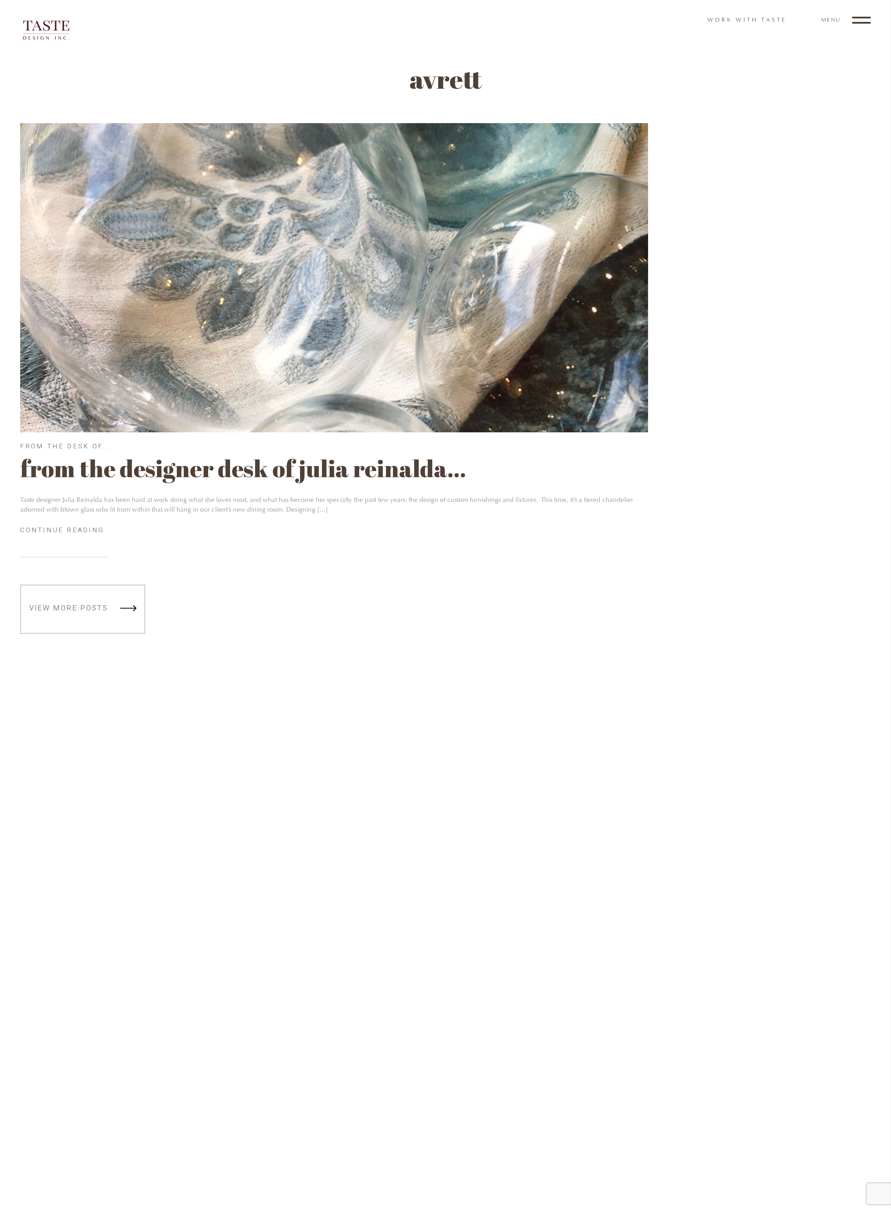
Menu (832, 19)
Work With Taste (747, 19)
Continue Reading (62, 530)
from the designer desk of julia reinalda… (243, 468)
